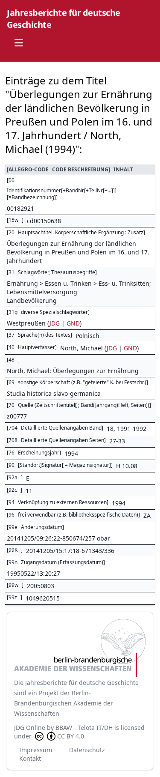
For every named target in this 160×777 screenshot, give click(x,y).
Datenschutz (87, 750)
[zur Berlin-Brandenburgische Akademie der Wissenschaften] (80, 648)
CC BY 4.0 (70, 736)
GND (73, 323)
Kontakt (30, 758)
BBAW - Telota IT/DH (84, 727)
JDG (54, 323)
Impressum (35, 750)
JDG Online (29, 727)
